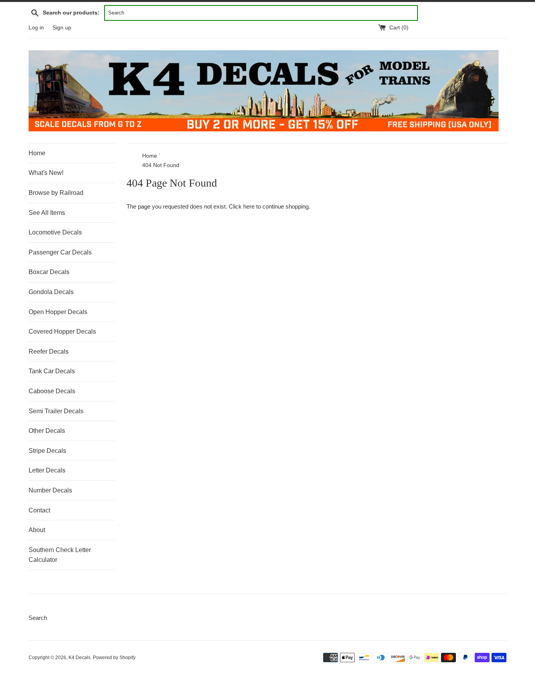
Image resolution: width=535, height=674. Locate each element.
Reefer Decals (49, 351)
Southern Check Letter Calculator (60, 555)
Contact (39, 510)
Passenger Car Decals (60, 252)
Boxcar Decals (49, 272)
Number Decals (50, 490)
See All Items (47, 212)
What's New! (46, 172)
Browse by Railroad (56, 192)
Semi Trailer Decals (56, 411)
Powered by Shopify (114, 657)
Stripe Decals (47, 450)
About (37, 530)
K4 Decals (79, 657)
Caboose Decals (52, 391)
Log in (36, 28)
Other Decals (47, 430)
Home (37, 153)
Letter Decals (47, 470)
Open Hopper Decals (58, 312)
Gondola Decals (51, 292)
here (249, 206)
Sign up (61, 28)
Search (38, 617)
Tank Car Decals (52, 371)
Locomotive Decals (55, 232)
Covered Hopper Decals (62, 331)
